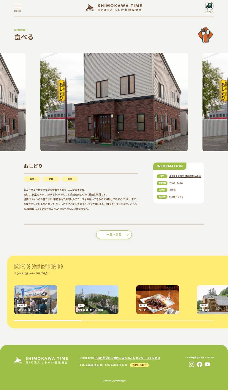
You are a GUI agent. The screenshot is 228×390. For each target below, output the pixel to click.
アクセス (209, 11)
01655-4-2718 (94, 365)
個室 (32, 178)
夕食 (51, 178)
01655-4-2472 (176, 196)
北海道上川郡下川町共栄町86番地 (185, 176)
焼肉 (70, 178)
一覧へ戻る (114, 234)
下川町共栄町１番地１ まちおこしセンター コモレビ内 (127, 358)
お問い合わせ (139, 365)
